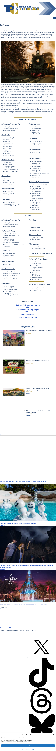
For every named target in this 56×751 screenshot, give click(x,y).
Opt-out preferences (26, 749)
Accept (28, 745)
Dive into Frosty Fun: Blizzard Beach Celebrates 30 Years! (18, 523)
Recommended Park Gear (6, 627)
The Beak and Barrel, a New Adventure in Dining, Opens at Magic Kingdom (23, 481)
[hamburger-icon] (54, 18)
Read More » (28, 335)
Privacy (32, 749)
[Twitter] (41, 656)
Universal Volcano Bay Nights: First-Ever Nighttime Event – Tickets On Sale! (23, 604)
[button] (54, 735)
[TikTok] (41, 687)
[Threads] (41, 713)
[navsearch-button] (0, 20)
